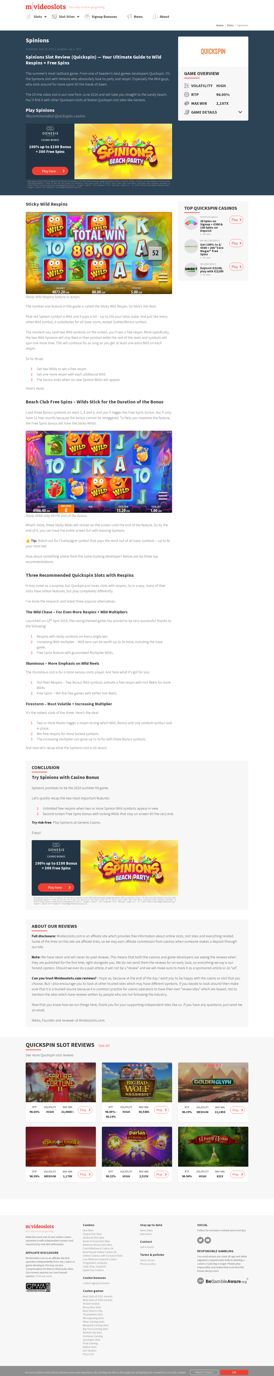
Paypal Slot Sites (92, 1234)
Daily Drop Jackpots (94, 1266)
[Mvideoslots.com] (46, 6)
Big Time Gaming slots (95, 1329)
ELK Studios (89, 1350)
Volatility (200, 85)
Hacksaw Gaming (93, 1336)
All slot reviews (91, 1303)
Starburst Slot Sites (93, 1237)
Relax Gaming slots (93, 1321)
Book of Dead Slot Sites (96, 1241)
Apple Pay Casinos (93, 1270)
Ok (234, 1372)
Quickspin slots (91, 1339)
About (164, 16)
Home (219, 25)
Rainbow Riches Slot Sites (97, 1245)
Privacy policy (148, 1264)
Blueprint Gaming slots (96, 1325)
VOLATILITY (50, 1107)
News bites (146, 1230)
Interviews (146, 1234)
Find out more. (44, 1276)
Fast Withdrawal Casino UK (98, 1248)
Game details (204, 112)
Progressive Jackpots (95, 1263)
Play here (49, 171)
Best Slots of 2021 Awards (97, 1296)
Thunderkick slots (93, 1314)
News (138, 16)
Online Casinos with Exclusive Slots (103, 1255)
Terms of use (147, 1260)
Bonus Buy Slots (92, 1307)
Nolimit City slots (92, 1332)
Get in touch (147, 1247)
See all (104, 1045)
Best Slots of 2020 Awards (97, 1300)
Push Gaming (90, 1343)
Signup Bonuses (104, 16)
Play (234, 220)
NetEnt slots (89, 1347)
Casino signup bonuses (96, 1283)
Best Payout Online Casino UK (100, 1252)
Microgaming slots (93, 1318)
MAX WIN (67, 1107)
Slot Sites (67, 16)
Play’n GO (88, 1354)
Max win (199, 103)
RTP (195, 94)
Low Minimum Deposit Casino (100, 1259)
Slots (38, 16)
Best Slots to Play (92, 1311)
